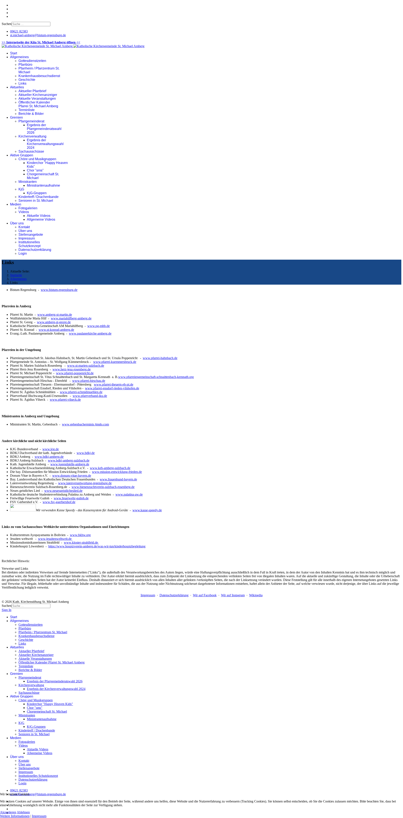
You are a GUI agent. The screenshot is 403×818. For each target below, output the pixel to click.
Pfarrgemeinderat (31, 121)
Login (22, 253)
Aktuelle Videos (38, 215)
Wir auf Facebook (205, 595)
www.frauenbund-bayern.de (118, 479)
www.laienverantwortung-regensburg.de (85, 483)
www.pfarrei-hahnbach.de (160, 358)
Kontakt (24, 227)
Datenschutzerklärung (34, 249)
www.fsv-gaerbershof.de (59, 502)
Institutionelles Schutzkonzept (29, 244)
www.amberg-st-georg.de (54, 322)
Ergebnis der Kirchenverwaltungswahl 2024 (45, 143)
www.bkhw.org (80, 535)
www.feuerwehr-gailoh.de (71, 498)
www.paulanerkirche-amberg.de (90, 333)
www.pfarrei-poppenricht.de (75, 373)
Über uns (17, 223)
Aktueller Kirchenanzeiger (37, 95)
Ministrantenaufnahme (43, 185)
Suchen (7, 24)
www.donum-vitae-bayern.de (71, 475)
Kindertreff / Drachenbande (38, 197)
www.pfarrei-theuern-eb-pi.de (113, 384)
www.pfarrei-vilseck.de (65, 399)
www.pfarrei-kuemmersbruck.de (114, 362)
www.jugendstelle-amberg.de (69, 464)
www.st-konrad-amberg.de (56, 329)
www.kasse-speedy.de (147, 510)
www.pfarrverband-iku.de (90, 396)
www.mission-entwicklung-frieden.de (117, 472)
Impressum (26, 238)
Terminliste (26, 110)
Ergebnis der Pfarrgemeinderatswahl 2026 (44, 128)
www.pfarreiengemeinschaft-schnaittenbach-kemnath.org (156, 377)
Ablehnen (23, 812)
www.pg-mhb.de (98, 326)
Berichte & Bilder (31, 113)
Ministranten (27, 181)
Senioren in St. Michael (35, 200)
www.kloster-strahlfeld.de (81, 542)
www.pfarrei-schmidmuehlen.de (81, 392)
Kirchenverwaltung (32, 136)
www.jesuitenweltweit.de (55, 539)
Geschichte (26, 79)
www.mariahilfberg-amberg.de (71, 318)
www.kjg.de (50, 449)
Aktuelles (17, 87)
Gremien (16, 117)
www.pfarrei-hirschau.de (88, 380)
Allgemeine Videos (41, 219)
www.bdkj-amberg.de (49, 456)
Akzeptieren (8, 812)
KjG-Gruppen (37, 193)
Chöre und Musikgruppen (37, 159)
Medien (15, 204)
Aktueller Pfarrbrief (32, 91)
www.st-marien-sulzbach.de (85, 365)
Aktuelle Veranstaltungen (37, 98)
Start (13, 53)
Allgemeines (19, 57)
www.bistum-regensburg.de (59, 290)
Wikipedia (256, 595)
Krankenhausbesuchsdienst (39, 76)
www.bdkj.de (86, 453)
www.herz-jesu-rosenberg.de (71, 369)
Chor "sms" (35, 170)
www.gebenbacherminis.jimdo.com (85, 424)
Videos (23, 212)
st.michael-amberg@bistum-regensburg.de (38, 35)
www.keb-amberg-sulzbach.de (110, 468)
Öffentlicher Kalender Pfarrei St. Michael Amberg (38, 104)
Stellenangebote (30, 234)
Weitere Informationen (15, 816)
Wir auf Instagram (233, 595)
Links (22, 83)
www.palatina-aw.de (129, 494)
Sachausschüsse (31, 151)
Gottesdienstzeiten (32, 61)
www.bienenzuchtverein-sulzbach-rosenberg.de (103, 487)
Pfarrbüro (25, 64)
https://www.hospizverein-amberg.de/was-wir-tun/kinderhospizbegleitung (96, 546)
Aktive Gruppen (21, 155)
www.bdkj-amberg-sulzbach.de (68, 460)
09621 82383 (19, 31)
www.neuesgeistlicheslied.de (63, 490)
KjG (21, 189)
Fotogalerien (27, 208)
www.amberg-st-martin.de (54, 314)
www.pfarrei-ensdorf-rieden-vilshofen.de (112, 388)
